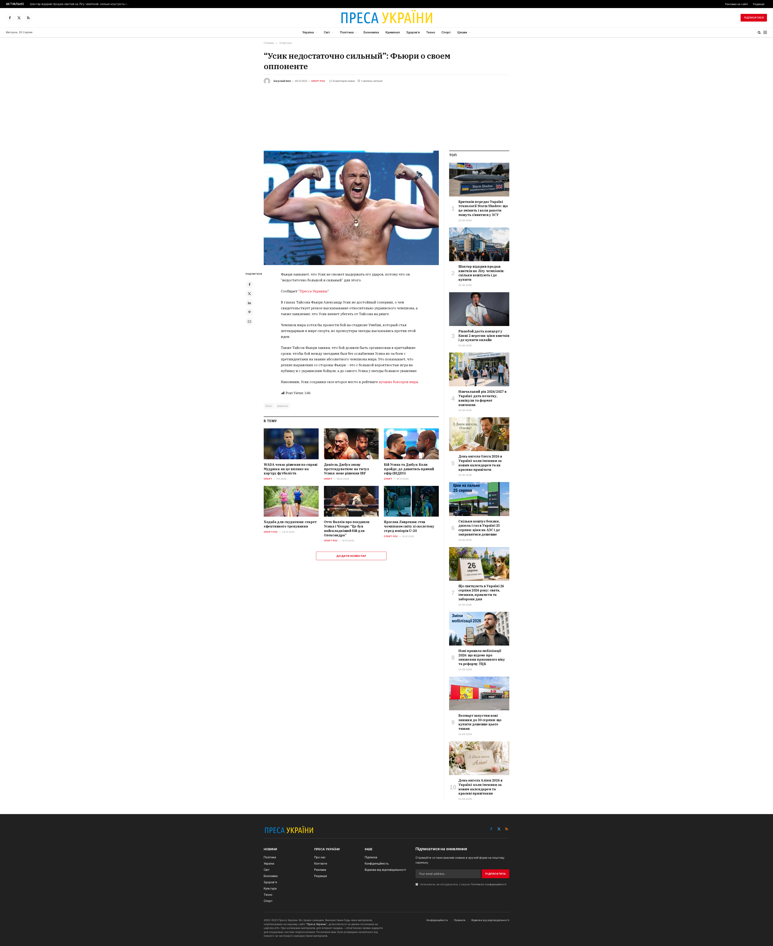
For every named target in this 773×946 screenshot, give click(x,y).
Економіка (371, 32)
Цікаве (462, 32)
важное (282, 405)
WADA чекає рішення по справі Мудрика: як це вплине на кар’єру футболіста (290, 469)
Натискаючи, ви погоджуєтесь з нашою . (463, 884)
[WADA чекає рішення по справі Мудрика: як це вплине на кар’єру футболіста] (291, 443)
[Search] (759, 32)
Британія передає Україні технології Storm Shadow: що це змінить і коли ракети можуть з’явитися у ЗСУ (483, 208)
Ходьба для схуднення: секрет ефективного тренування (290, 524)
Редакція (758, 4)
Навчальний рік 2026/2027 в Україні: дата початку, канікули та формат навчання (482, 398)
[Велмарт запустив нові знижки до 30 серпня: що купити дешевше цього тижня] (479, 693)
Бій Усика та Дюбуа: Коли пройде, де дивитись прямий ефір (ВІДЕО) (409, 469)
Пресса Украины (314, 291)
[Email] (249, 321)
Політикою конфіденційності (488, 884)
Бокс (269, 405)
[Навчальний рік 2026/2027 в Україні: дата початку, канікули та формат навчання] (479, 369)
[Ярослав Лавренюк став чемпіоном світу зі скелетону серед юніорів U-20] (411, 501)
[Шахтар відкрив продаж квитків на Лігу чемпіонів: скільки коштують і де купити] (479, 244)
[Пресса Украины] (386, 17)
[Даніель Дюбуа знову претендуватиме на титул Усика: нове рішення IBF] (351, 443)
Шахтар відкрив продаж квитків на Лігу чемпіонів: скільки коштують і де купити (80, 4)
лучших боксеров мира (398, 382)
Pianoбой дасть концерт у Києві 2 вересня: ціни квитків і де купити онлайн (483, 335)
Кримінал (392, 32)
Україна (308, 32)
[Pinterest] (249, 312)
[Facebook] (249, 284)
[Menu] (765, 32)
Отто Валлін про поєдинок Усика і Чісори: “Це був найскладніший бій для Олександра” (347, 528)
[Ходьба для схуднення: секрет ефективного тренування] (291, 501)
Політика (347, 32)
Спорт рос (318, 81)
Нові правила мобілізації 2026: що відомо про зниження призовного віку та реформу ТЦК (481, 657)
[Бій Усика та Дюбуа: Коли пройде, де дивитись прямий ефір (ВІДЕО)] (411, 443)
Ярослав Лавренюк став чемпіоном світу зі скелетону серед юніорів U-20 (409, 526)
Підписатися (754, 17)
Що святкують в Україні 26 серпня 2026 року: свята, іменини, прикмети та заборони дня (481, 592)
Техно (430, 32)
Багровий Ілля (282, 80)
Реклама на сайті (736, 4)
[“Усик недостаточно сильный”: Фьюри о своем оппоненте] (351, 208)
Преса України (316, 924)
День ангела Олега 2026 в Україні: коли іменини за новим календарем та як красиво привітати (480, 462)
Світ (327, 32)
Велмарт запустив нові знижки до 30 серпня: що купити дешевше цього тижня (479, 722)
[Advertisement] (386, 114)
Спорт (446, 32)
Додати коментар (351, 555)
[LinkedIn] (249, 303)
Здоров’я (413, 32)
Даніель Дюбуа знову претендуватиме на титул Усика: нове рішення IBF (346, 469)
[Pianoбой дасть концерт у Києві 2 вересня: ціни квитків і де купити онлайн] (479, 309)
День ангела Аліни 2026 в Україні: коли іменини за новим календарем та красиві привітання (480, 786)
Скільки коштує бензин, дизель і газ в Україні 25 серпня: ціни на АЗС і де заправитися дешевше (479, 527)
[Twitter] (249, 293)
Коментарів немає (344, 80)
